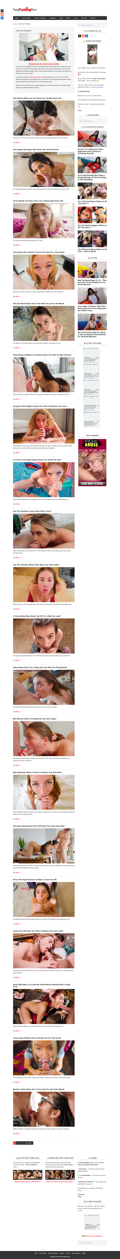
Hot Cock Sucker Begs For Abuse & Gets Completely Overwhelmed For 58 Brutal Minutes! (92, 334)
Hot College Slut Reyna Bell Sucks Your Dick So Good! (36, 149)
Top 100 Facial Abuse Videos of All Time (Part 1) (92, 202)
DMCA (84, 1253)
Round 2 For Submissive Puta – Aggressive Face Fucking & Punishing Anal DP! (91, 151)
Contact (68, 1253)
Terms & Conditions (53, 1253)
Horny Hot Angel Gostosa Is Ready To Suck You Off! (35, 879)
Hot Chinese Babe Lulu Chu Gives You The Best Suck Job (37, 98)
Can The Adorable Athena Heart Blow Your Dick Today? (36, 564)
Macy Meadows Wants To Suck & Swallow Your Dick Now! (37, 772)
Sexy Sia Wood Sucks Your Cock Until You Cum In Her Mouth (38, 303)
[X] (2, 11)
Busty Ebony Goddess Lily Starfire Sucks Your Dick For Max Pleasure (42, 354)
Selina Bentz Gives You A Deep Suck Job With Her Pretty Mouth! (40, 667)
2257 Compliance (76, 1253)
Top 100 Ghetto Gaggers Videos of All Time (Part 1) (92, 226)
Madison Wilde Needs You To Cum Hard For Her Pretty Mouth (38, 1089)
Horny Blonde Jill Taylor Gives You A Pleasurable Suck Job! (38, 200)
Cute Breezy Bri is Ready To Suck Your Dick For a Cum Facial (38, 252)
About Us (62, 1253)
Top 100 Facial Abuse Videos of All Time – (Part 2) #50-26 (92, 250)
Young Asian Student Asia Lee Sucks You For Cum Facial (37, 1038)
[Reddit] (2, 14)
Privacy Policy (42, 1253)
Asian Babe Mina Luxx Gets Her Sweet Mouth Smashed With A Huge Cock (41, 985)
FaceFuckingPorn (25, 9)
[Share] (2, 18)
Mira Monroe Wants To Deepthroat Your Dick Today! (34, 718)
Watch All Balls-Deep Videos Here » (27, 1181)
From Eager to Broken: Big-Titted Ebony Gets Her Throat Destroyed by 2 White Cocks (92, 308)
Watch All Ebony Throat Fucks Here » (60, 1181)
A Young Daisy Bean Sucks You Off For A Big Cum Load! (37, 616)
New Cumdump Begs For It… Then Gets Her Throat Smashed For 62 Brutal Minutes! (92, 282)
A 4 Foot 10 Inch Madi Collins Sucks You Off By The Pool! (37, 459)
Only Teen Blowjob (33, 77)
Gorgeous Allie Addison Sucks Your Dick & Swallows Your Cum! (40, 406)
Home (35, 1253)
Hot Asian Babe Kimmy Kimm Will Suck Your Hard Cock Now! (39, 826)
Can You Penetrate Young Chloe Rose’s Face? (32, 511)
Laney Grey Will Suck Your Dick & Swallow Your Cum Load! (38, 931)
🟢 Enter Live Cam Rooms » (92, 1236)
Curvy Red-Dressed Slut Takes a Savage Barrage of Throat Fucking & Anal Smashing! (92, 177)
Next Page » (28, 1143)
